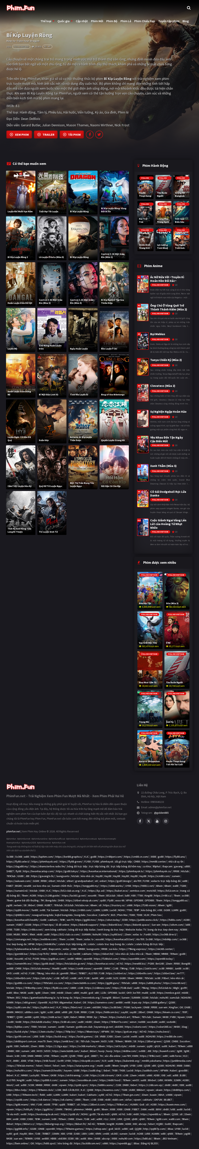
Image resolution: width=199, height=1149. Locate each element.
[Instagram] (165, 821)
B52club (110, 895)
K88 (133, 895)
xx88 (26, 856)
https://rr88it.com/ (81, 910)
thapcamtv (55, 949)
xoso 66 (119, 900)
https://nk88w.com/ (125, 1051)
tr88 (23, 1056)
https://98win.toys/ (89, 1031)
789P (136, 910)
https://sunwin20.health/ (48, 1070)
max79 (41, 1041)
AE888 (183, 929)
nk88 (39, 934)
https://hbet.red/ (73, 1007)
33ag (184, 1026)
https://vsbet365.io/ (160, 1026)
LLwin (87, 1007)
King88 (148, 895)
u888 (187, 866)
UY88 (128, 886)
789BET (82, 973)
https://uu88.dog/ (91, 1070)
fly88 (18, 871)
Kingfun (173, 1007)
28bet (141, 1012)
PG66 (127, 1007)
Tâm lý (42, 112)
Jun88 (70, 958)
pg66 (9, 1046)
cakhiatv (53, 920)
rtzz (106, 1119)
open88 (87, 958)
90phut (157, 866)
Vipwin (181, 1017)
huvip (101, 1051)
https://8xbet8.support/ (85, 924)
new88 (27, 886)
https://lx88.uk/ (143, 1138)
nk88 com (117, 1099)
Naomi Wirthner (101, 125)
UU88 (76, 1070)
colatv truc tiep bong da (111, 944)
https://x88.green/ (25, 1002)
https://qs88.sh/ (70, 1114)
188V (84, 1133)
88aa (170, 1129)
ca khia (147, 866)
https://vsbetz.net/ (136, 1026)
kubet (172, 1046)
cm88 (16, 973)
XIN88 (11, 1051)
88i (77, 1138)
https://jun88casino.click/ (144, 920)
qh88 (114, 1114)
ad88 (175, 1075)
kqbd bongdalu (64, 915)
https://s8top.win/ (96, 1129)
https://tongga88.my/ (86, 886)
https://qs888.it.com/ (45, 1080)
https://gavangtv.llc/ (43, 876)
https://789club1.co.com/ (49, 983)
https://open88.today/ (160, 958)
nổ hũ (28, 958)
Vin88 (18, 1022)
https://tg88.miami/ (17, 1104)
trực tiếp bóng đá (99, 866)
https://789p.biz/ (66, 1031)
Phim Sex (156, 915)
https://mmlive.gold (168, 992)
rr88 (159, 910)
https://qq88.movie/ (18, 910)
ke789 (136, 992)
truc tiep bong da (16, 944)
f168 (131, 968)
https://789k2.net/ (150, 1056)
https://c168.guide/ (49, 895)
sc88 (161, 968)
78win (24, 895)
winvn (133, 1022)
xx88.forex (175, 1056)
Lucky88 (34, 1075)
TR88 (34, 1026)
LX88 (35, 1036)
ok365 (114, 1133)
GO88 (145, 997)
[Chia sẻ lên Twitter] (99, 134)
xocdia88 (152, 1022)
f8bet (73, 973)
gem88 (64, 973)
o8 (96, 881)
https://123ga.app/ (57, 1046)
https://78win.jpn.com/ (127, 1095)
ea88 (175, 886)
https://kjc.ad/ (96, 890)
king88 (124, 1065)
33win (45, 992)
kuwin (153, 1095)
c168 (56, 978)
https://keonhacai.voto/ (101, 963)
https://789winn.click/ (41, 1090)
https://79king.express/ (133, 949)
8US (113, 915)
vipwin (62, 1085)
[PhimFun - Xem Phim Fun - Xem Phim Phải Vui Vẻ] (20, 785)
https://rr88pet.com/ (110, 856)
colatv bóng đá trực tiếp (149, 944)
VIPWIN (105, 1031)
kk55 (104, 1041)
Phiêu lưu (55, 112)
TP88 (55, 1104)
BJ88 (183, 1075)
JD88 (23, 1060)
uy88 (101, 1095)
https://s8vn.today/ (109, 920)
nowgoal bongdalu (42, 915)
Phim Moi (122, 915)
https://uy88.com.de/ (18, 1007)
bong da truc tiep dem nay (163, 929)
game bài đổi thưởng (27, 900)
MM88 (81, 949)
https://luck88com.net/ (87, 1143)
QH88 (90, 1090)
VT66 (30, 1060)
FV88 (173, 1017)
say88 (124, 1012)
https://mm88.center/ (154, 861)
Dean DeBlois (30, 118)
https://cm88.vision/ (80, 968)
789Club (11, 876)
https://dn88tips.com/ (177, 1090)
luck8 (122, 992)
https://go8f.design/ (120, 881)
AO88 (33, 895)
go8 (91, 992)
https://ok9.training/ (69, 1075)
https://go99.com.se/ (18, 1036)
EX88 (110, 1036)
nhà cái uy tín (175, 861)
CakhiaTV (104, 915)
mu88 (84, 992)
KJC (86, 856)
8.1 (18, 106)
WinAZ (10, 1085)
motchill (151, 890)
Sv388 (9, 856)
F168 (32, 973)
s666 (129, 905)
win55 (135, 1080)
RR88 (176, 871)
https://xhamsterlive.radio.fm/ (48, 866)
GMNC (107, 968)
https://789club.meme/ (21, 1065)
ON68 (40, 905)
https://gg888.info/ (17, 1129)
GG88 (20, 876)
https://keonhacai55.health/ (22, 920)
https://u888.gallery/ (155, 1002)
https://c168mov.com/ (98, 988)
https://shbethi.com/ (140, 973)
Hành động (28, 112)
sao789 (126, 1056)
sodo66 (171, 1022)
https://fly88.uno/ (175, 856)
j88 (70, 1012)
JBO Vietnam (169, 1138)
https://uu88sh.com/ (147, 1070)
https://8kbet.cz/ (25, 1124)
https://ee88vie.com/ (44, 939)
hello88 (24, 1046)
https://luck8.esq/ (56, 1036)
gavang (178, 866)
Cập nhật (82, 21)
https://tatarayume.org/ (81, 1065)
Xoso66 (18, 958)
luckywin (136, 1007)
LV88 (139, 1065)
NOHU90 (186, 997)
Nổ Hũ (143, 1031)
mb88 (60, 992)
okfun (128, 1099)
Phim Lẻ (125, 21)
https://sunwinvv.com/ (101, 1002)
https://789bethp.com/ (29, 988)
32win (117, 1036)
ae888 (9, 968)
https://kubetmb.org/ (127, 1060)
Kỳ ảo (99, 112)
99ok (32, 934)
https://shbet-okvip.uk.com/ (82, 900)
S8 (25, 905)
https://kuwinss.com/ (107, 1090)
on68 (15, 1119)
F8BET (135, 1109)
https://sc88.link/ (112, 1007)
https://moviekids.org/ (87, 997)
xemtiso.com (137, 890)
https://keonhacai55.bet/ (120, 939)
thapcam (167, 866)
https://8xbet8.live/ (111, 924)
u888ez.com (32, 1012)
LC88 (58, 1090)
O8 (84, 1002)
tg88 (169, 905)
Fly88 (110, 900)
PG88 (151, 963)
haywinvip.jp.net (103, 1026)
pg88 (9, 905)
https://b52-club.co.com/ (65, 934)
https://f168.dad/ (122, 988)
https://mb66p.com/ (166, 939)
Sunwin (125, 997)
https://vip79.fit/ (39, 954)
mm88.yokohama (151, 1060)
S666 (187, 1065)
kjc (96, 1017)
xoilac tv (137, 934)
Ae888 (141, 1022)
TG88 (183, 886)
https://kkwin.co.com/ (167, 1012)
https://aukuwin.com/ (18, 881)
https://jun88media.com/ (177, 1060)
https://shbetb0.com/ (18, 978)
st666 (169, 1095)
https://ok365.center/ (161, 949)
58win (130, 978)
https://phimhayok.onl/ (44, 861)
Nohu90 (97, 934)
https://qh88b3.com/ (18, 915)
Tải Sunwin (53, 910)
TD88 (132, 915)
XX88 (153, 856)
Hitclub (185, 871)
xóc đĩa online (112, 1056)
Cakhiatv (92, 1095)
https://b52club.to (161, 988)
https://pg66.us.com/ (53, 958)
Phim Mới (97, 21)
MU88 (17, 934)
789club (58, 905)
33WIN (9, 1002)
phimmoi (79, 1109)
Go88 (43, 920)
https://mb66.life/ (46, 944)
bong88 (106, 997)
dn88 (54, 1085)
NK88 (23, 992)
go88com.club (84, 1026)
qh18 (157, 1046)
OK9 (8, 973)
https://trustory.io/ (114, 905)
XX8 (163, 1075)
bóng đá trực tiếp (77, 866)
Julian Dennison (53, 125)
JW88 (15, 1060)
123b (103, 992)
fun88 (34, 910)
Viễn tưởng (85, 112)
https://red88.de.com (169, 1036)
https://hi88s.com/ (171, 920)
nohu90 (164, 997)
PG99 (36, 958)
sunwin (176, 876)
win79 (70, 920)
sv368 (185, 895)
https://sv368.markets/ (83, 1046)
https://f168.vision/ (145, 905)
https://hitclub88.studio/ (37, 1022)
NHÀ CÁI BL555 (71, 1090)
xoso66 (92, 895)
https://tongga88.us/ (176, 900)
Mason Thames (77, 125)
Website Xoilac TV (136, 929)
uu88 (47, 934)
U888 (73, 988)
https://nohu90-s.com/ (19, 1070)
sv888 (142, 1051)
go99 (184, 988)
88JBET (168, 1099)
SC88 (31, 1085)
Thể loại (45, 21)
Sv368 (18, 856)
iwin (63, 1065)
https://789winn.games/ (70, 1129)
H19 (8, 1060)
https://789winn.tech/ (25, 1095)
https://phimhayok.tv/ (131, 871)
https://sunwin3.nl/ (17, 890)
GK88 (53, 1075)
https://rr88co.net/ (32, 929)
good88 (183, 1070)
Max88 (55, 968)
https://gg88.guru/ (108, 983)
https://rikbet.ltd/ (103, 954)
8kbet (31, 905)
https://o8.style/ (42, 978)
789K (62, 920)
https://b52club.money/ (37, 968)
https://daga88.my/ (17, 866)
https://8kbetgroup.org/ (51, 1124)
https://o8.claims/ (63, 1099)
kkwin (9, 1056)
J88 (27, 876)
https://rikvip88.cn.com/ (86, 1060)
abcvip (142, 1124)
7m (101, 1056)
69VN (98, 1133)
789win (174, 954)
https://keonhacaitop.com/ (38, 871)
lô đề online (62, 924)
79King (124, 968)
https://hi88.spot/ (46, 1143)
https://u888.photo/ (150, 983)
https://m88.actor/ (51, 1017)
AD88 (157, 1075)
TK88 (115, 1070)
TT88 (140, 895)
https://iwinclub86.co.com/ (80, 983)
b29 (115, 978)
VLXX (146, 915)
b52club (69, 905)
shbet (51, 881)
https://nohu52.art (119, 1017)
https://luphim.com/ (42, 856)
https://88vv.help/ (16, 1090)
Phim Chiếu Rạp (144, 21)
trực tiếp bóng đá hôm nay (126, 866)
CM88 (137, 861)
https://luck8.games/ (81, 1036)
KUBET (48, 905)
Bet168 (160, 963)
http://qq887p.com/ (154, 1129)
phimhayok (107, 861)
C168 (115, 968)
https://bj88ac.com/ (17, 1026)
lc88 (110, 1041)
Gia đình (110, 112)
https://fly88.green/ (71, 861)
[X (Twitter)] (148, 821)
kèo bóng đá (148, 910)
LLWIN (96, 910)
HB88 (53, 1138)
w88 (163, 1133)
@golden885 (161, 812)
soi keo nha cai (41, 886)
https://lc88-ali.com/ (64, 1022)
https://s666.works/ (112, 886)
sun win (163, 1007)
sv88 (42, 910)
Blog (185, 21)
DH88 (61, 900)
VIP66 (129, 900)
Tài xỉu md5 (12, 1114)
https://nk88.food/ (110, 1080)
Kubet (77, 1002)
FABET (9, 886)
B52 (18, 997)
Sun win (156, 924)
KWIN (135, 1056)
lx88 (188, 924)
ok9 (80, 978)
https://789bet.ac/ (118, 1104)
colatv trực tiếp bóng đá (72, 944)
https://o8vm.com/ (173, 924)
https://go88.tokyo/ (67, 871)
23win (127, 934)
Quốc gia (64, 21)
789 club (146, 1017)
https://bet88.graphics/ (69, 856)
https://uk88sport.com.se (21, 1041)
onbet (103, 881)
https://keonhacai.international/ (98, 871)
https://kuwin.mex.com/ (172, 1104)
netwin (18, 905)
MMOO (19, 1012)
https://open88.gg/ (121, 1143)
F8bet (165, 978)
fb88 (42, 1095)
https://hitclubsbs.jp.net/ (71, 963)
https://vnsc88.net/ (174, 983)
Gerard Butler (30, 125)
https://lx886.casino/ (102, 1085)
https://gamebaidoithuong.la (38, 997)
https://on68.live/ (64, 1041)
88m (31, 1133)
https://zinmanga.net (18, 939)
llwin (49, 1041)
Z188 (118, 1085)
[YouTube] (157, 821)
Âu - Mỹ (47, 46)
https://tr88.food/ (45, 1060)
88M (8, 1119)
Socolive (92, 915)
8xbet (73, 1017)
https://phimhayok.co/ (159, 871)
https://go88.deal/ (44, 963)
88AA (161, 1095)
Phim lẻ (123, 112)
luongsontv (63, 876)
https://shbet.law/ (164, 973)
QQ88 (138, 1129)
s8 (100, 905)
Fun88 (147, 934)
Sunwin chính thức (62, 886)
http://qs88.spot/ (78, 1085)
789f (184, 1012)
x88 (102, 978)
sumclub (175, 997)
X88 (18, 1051)
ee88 (127, 1002)
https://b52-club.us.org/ (66, 890)
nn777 (180, 973)
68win (159, 886)
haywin (96, 1041)
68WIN (9, 1012)
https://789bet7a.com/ (115, 1022)
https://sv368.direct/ (165, 934)
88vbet (152, 1080)
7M (42, 900)
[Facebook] (140, 821)
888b (42, 1046)
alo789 (137, 881)
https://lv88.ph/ (24, 1109)
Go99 (60, 1060)
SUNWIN (86, 934)
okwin (159, 1090)
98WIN (128, 1041)
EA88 (187, 1007)
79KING (68, 1109)
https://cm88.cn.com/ (136, 856)
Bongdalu (50, 900)
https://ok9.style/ (117, 1046)
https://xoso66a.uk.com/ (83, 1080)
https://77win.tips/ (43, 924)
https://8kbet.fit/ (76, 1124)
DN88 (30, 1056)
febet (39, 1065)
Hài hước (69, 112)
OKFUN (158, 1099)
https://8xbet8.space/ (137, 924)
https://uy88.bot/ (113, 934)
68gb (176, 988)
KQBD (159, 1124)
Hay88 (99, 876)
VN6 (33, 1104)
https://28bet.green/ (150, 1041)
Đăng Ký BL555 (149, 1143)
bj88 (66, 1017)
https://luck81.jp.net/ (74, 895)
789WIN (101, 1124)
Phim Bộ (111, 21)
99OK (25, 934)
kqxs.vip (136, 1002)
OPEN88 (138, 900)
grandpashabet (84, 881)
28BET (94, 1056)
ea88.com (174, 1119)
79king (40, 973)
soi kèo (113, 949)
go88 (93, 856)
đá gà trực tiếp (123, 861)
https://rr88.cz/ (163, 895)
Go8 (142, 1104)
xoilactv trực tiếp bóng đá (166, 881)
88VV (158, 1109)
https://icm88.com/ (159, 876)
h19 (104, 1060)
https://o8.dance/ (41, 1099)
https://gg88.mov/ (85, 920)
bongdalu (79, 915)
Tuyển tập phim (168, 21)
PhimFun (33, 78)
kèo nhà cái (87, 876)
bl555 (47, 1051)
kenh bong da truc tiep (111, 929)
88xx (16, 992)
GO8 (112, 1119)
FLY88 (87, 861)
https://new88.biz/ (135, 963)
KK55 (40, 1051)
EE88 (125, 920)
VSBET (19, 924)
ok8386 (96, 1007)
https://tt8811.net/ (143, 886)
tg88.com (161, 1119)
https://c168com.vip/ (151, 1085)
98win (115, 1065)
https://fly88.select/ (18, 861)
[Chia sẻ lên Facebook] (90, 134)
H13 (185, 1056)
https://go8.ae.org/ (126, 1031)
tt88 (53, 992)
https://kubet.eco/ (117, 890)
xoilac (66, 949)
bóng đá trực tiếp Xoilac (82, 929)
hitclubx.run (82, 905)
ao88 (162, 1022)
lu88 (127, 895)
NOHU (121, 910)
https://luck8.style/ (17, 1031)
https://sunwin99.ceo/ (19, 963)
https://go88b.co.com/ (19, 983)
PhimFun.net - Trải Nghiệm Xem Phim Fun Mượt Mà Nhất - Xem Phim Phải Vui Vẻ (65, 796)
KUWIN (134, 1104)
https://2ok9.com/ (146, 968)
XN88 (179, 1065)
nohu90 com (126, 1138)
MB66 (157, 954)
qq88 (150, 1046)
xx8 (169, 1075)
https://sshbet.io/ (116, 973)
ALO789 (92, 973)
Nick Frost (121, 125)
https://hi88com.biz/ (107, 1012)
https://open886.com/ (133, 958)
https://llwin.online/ (17, 1143)
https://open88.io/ (151, 1114)
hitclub (75, 876)
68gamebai (65, 1002)
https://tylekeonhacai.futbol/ (23, 949)
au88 (9, 992)
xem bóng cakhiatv (56, 929)
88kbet (141, 1090)
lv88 (42, 1036)
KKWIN (168, 1080)
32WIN (177, 1080)
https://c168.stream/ (102, 1075)
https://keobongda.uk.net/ (43, 1114)
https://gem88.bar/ (17, 954)
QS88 (172, 1002)
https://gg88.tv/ (44, 1109)
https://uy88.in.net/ (44, 1007)
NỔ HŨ (64, 978)
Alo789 (140, 939)
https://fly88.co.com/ (56, 988)
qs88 (103, 900)
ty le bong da (64, 997)
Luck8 (113, 910)
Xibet (120, 895)
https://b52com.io (168, 890)
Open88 (42, 1002)
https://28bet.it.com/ (93, 1104)
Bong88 (186, 963)
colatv (91, 944)
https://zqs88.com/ (17, 1099)
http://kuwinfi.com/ (164, 1051)
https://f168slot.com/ (106, 958)
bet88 (76, 954)
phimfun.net (13, 831)
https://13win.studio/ (42, 1031)
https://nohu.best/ (159, 1031)
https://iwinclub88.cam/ (65, 1051)
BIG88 (18, 886)
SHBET (10, 871)
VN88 (103, 1036)
